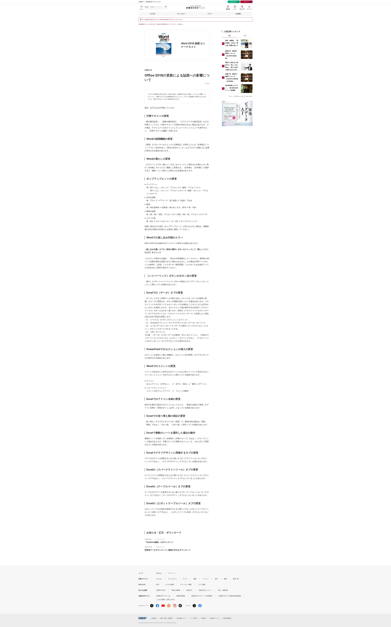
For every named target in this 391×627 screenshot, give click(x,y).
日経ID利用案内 (227, 618)
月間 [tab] (245, 35)
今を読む (238, 14)
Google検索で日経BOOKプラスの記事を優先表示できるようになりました (162, 19)
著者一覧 (236, 579)
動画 (225, 579)
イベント (206, 579)
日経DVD (189, 590)
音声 (216, 579)
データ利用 (194, 618)
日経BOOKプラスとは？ (153, 2)
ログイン (246, 1)
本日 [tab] (229, 35)
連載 (194, 579)
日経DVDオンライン (205, 590)
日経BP (140, 2)
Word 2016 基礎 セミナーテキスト (166, 24)
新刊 (157, 584)
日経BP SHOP (160, 590)
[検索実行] (166, 7)
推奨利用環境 (180, 596)
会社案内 (153, 618)
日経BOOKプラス (143, 24)
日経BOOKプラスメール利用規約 (201, 596)
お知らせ (159, 573)
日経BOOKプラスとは (163, 596)
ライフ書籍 (201, 584)
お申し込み (234, 1)
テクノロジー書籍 (185, 584)
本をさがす (153, 24)
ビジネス (153, 14)
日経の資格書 (175, 590)
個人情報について (182, 618)
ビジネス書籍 (169, 584)
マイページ (171, 573)
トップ (140, 573)
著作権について (214, 618)
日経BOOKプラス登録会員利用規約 (230, 596)
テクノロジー (181, 14)
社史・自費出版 (223, 590)
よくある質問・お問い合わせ (165, 599)
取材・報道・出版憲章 (166, 618)
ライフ (210, 14)
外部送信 (203, 618)
